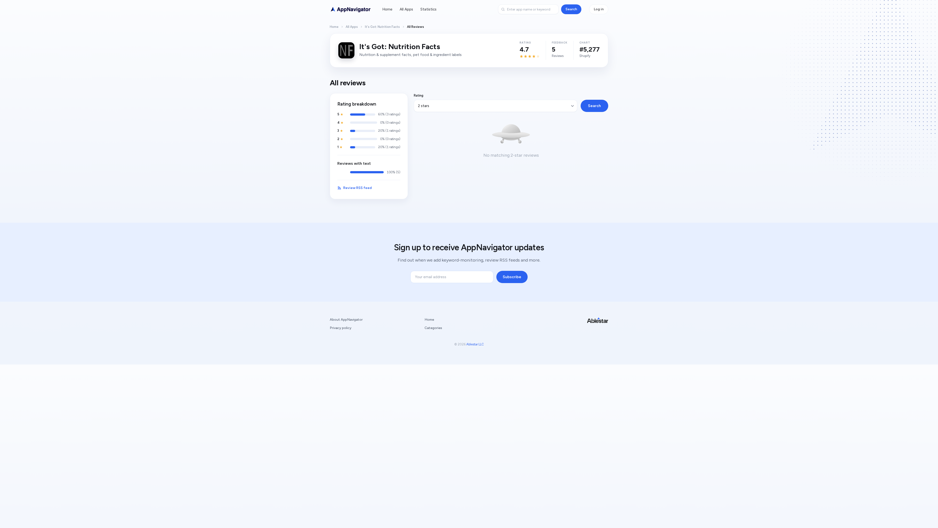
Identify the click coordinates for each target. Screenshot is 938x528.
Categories (433, 328)
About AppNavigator (346, 320)
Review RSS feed (357, 188)
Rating (418, 95)
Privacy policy (341, 328)
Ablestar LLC (475, 344)
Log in (599, 9)
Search (571, 9)
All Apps (406, 9)
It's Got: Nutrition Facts (382, 27)
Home (387, 9)
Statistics (428, 9)
